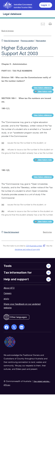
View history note (44, 92)
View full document (11, 41)
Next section (41, 41)
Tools (8, 266)
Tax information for (18, 272)
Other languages (18, 317)
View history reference (43, 88)
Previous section (27, 41)
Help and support (16, 279)
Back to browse (7, 31)
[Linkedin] (21, 327)
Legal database (12, 14)
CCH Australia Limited (35, 246)
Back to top (47, 232)
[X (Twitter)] (14, 327)
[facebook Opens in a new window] (6, 327)
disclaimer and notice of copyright (27, 249)
